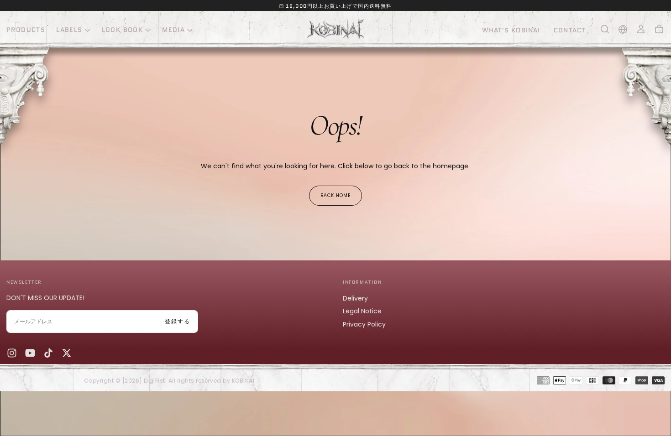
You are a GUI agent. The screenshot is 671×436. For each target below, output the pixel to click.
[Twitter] (66, 353)
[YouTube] (30, 353)
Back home (335, 195)
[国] (623, 29)
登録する (177, 321)
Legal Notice (362, 311)
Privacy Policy (364, 324)
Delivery (355, 298)
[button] (604, 29)
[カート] (659, 29)
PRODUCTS (25, 29)
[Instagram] (11, 353)
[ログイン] (640, 29)
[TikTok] (48, 353)
